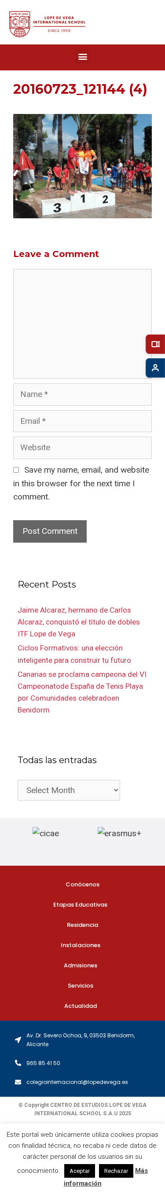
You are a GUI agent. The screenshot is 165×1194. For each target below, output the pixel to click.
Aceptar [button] (80, 1171)
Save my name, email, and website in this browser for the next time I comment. (81, 483)
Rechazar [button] (116, 1171)
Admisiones (80, 965)
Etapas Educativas (80, 904)
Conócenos (82, 884)
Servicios (80, 985)
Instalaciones (80, 945)
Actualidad (80, 1006)
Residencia (82, 925)
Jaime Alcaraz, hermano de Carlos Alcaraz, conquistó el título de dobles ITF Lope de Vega (79, 622)
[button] (82, 56)
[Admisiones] (155, 368)
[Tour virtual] (155, 344)
